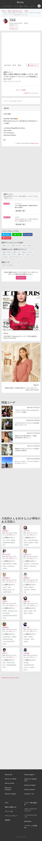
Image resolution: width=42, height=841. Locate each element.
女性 (26, 23)
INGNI (25, 613)
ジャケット (18, 203)
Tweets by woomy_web (10, 678)
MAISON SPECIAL (8, 639)
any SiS (5, 568)
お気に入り (13, 28)
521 (13, 589)
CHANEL (26, 662)
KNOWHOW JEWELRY (9, 542)
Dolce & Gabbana (33, 540)
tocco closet (10, 566)
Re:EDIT (30, 613)
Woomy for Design (29, 785)
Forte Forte (33, 566)
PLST (4, 667)
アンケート (21, 278)
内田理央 (5, 627)
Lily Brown (27, 563)
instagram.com (34, 143)
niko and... (32, 667)
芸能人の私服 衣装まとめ (15, 11)
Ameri (16, 205)
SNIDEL (13, 540)
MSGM (26, 587)
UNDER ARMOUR (11, 665)
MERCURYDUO (7, 563)
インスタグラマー (7, 6)
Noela (4, 566)
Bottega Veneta (7, 589)
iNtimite (28, 254)
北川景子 (26, 531)
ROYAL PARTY (7, 637)
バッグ (17, 217)
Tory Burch (5, 257)
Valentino (17, 219)
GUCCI (5, 587)
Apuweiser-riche (12, 611)
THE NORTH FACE (29, 665)
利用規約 (7, 820)
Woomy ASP (8, 774)
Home (6, 802)
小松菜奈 (26, 653)
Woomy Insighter (29, 774)
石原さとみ (27, 554)
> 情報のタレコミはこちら (30, 93)
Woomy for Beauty (10, 794)
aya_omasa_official (16, 23)
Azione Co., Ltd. (29, 794)
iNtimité (26, 641)
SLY (4, 540)
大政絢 (26, 11)
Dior (21, 257)
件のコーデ (13, 534)
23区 (4, 662)
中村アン (5, 653)
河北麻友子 (6, 578)
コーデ (16, 6)
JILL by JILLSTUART (8, 641)
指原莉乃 (26, 578)
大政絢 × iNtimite (6, 252)
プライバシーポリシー (11, 815)
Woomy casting (9, 783)
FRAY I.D (26, 566)
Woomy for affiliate (10, 779)
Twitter (7, 234)
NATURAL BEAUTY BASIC (10, 615)
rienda (4, 644)
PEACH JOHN (10, 662)
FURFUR (33, 589)
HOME (3, 11)
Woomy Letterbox (29, 789)
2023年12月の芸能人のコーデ (10, 265)
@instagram (27, 821)
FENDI (25, 611)
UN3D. (36, 542)
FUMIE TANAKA (7, 592)
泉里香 (4, 601)
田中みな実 (6, 554)
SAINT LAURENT (28, 542)
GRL (35, 611)
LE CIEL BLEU (34, 563)
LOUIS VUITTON (13, 257)
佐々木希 (26, 627)
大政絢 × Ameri (6, 245)
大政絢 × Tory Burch (27, 252)
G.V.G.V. (26, 667)
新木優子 (5, 531)
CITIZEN (26, 545)
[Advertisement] (21, 169)
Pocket (7, 238)
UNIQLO (31, 587)
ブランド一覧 (9, 811)
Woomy (20, 2)
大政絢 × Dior (20, 254)
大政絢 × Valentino (16, 245)
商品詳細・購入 (20, 211)
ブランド (32, 6)
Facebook (28, 234)
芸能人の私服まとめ (10, 807)
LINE (18, 234)
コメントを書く (21, 90)
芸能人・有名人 (23, 6)
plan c (25, 669)
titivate (30, 611)
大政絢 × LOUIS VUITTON (9, 254)
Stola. (4, 618)
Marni (25, 540)
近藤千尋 (26, 601)
